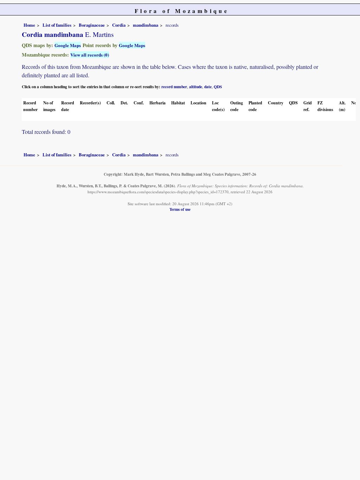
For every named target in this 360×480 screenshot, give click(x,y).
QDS (218, 87)
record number (174, 87)
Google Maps (67, 45)
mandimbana (145, 25)
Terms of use (180, 209)
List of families (57, 25)
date (208, 87)
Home (29, 25)
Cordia (119, 25)
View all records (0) (89, 54)
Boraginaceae (92, 25)
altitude (195, 87)
